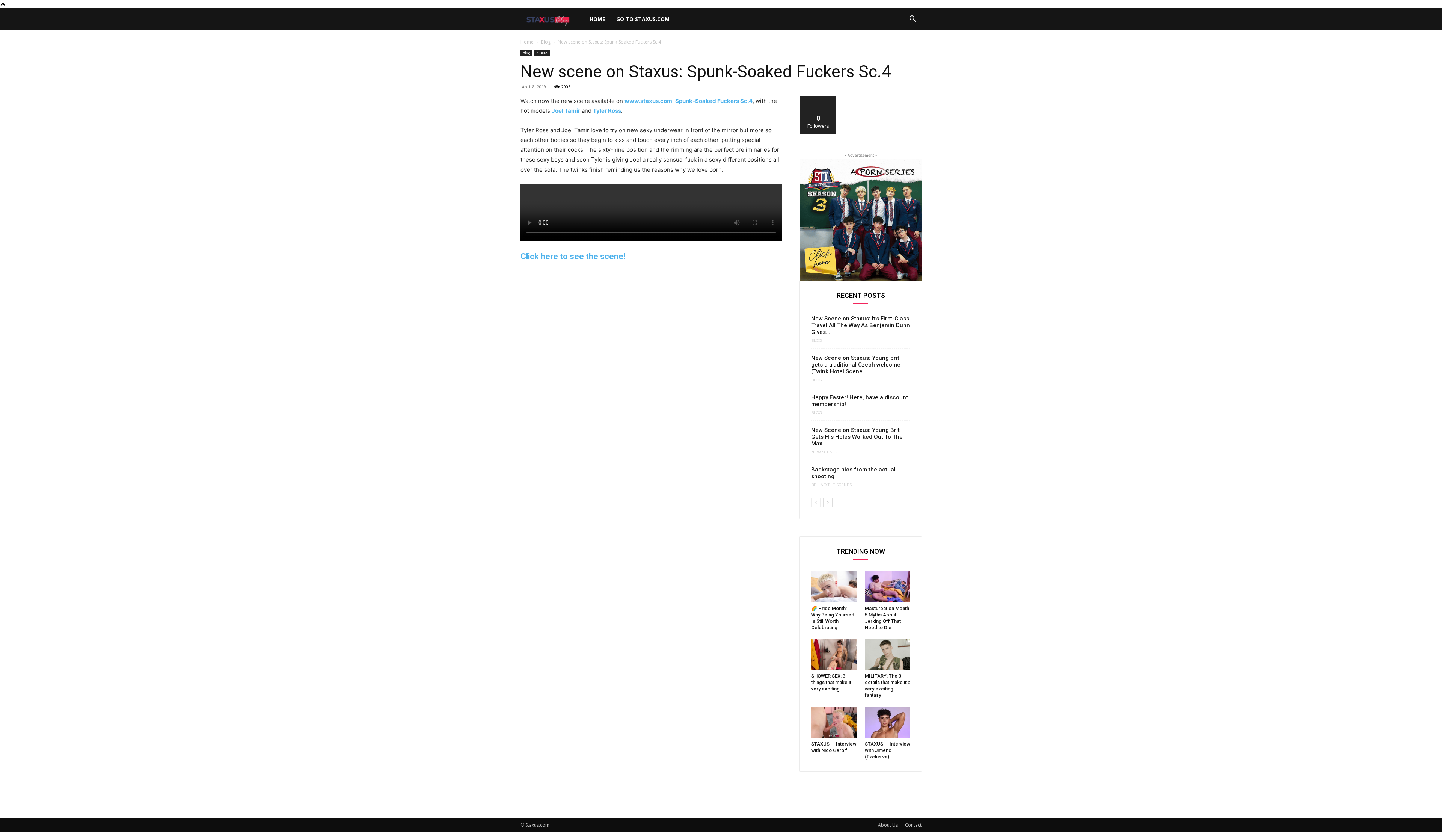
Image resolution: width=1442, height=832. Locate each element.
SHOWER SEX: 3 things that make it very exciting (831, 682)
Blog (546, 42)
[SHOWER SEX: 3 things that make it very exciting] (834, 654)
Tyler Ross (607, 110)
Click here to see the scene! (572, 256)
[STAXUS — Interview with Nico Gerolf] (834, 722)
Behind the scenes (831, 485)
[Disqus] (651, 368)
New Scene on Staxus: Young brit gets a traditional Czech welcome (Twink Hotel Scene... (855, 365)
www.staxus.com (648, 100)
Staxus (542, 52)
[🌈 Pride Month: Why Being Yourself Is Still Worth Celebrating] (834, 586)
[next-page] (828, 502)
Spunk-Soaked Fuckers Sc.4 (714, 100)
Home (597, 19)
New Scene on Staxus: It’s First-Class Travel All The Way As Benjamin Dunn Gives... (860, 325)
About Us (888, 825)
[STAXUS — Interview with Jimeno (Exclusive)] (888, 722)
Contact (913, 825)
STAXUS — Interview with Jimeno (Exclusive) (887, 750)
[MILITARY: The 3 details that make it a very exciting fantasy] (888, 654)
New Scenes (824, 452)
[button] (913, 19)
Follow (818, 99)
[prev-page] (816, 502)
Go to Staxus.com (643, 19)
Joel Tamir (566, 110)
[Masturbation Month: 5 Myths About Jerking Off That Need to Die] (888, 586)
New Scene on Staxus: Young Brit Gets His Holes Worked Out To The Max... (857, 437)
